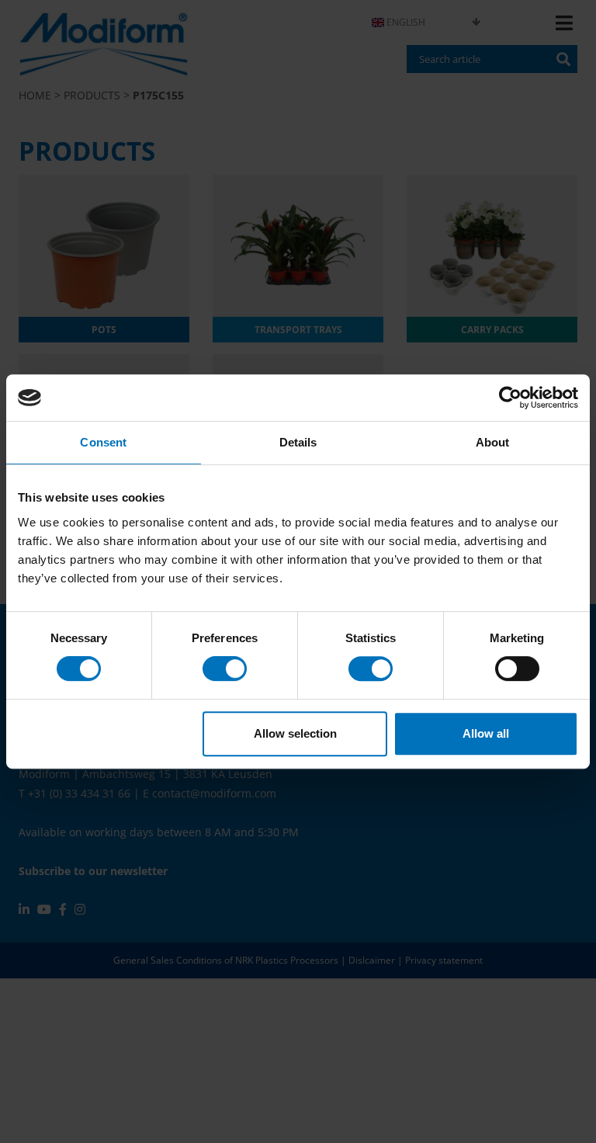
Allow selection (295, 733)
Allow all (486, 733)
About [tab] (493, 442)
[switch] (225, 668)
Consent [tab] (103, 442)
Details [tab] (298, 442)
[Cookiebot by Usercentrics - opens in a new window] (510, 397)
